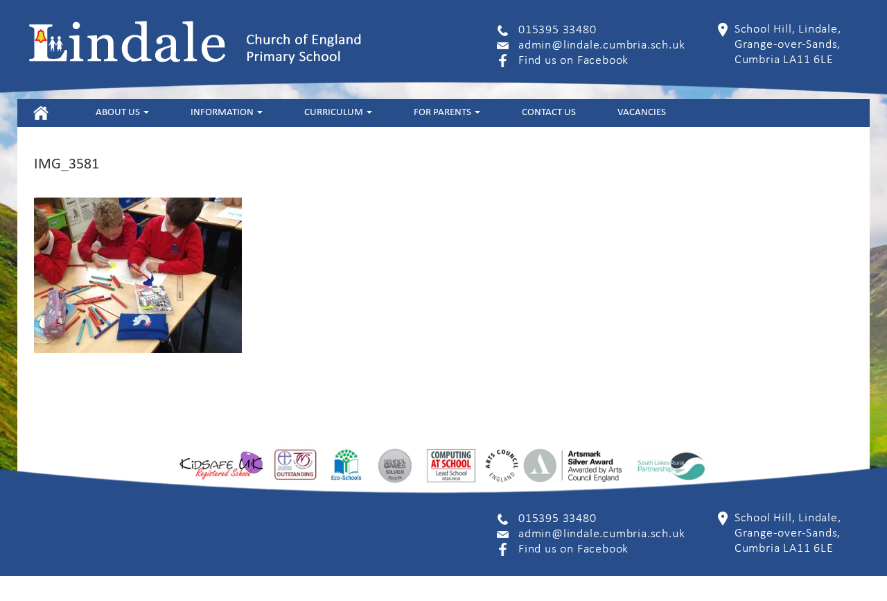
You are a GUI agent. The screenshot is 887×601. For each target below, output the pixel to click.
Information (223, 112)
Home (40, 112)
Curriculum (334, 112)
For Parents (443, 112)
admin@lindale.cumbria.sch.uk (601, 45)
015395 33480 (557, 30)
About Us (119, 112)
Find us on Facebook (573, 60)
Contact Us (549, 112)
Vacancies (641, 112)
